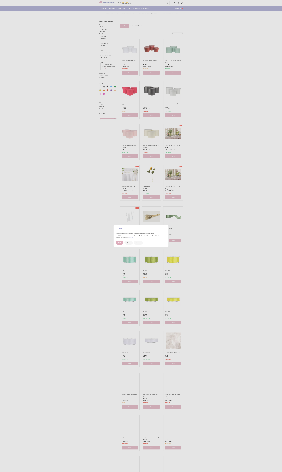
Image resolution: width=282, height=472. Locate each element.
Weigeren (138, 242)
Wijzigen (129, 242)
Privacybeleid (131, 237)
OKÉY (119, 242)
